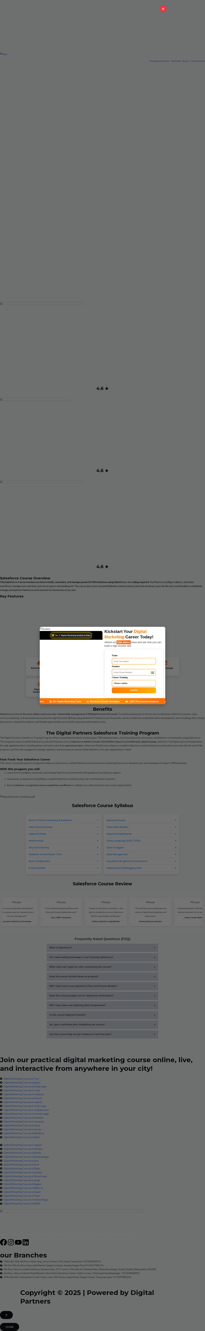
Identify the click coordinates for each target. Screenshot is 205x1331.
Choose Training (120, 677)
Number (116, 666)
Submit (134, 690)
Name (114, 655)
